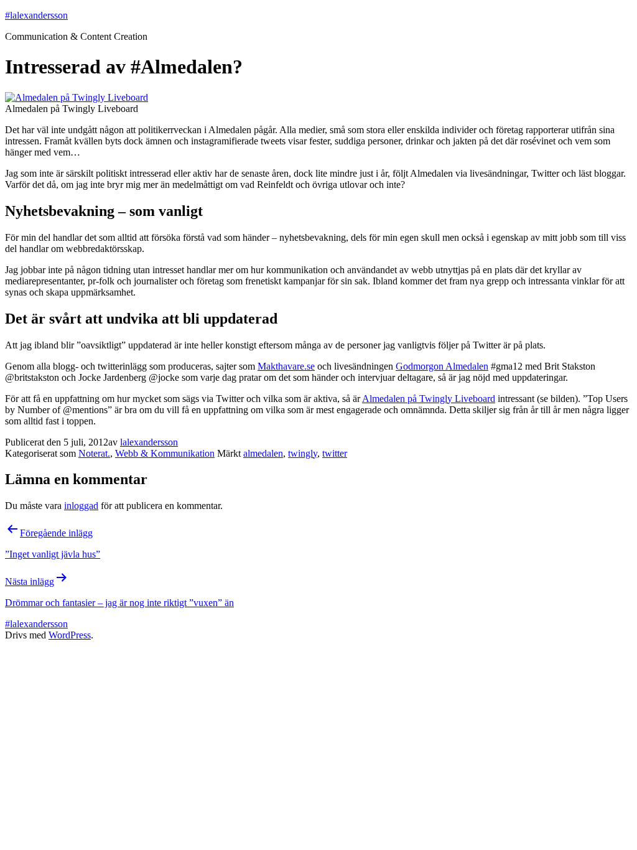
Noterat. (94, 453)
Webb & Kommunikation (165, 453)
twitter (334, 453)
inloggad (81, 505)
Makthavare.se (286, 366)
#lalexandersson (36, 15)
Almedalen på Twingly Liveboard (428, 398)
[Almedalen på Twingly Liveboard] (76, 97)
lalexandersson (149, 442)
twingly (302, 453)
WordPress (70, 635)
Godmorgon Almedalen (442, 366)
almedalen (263, 453)
